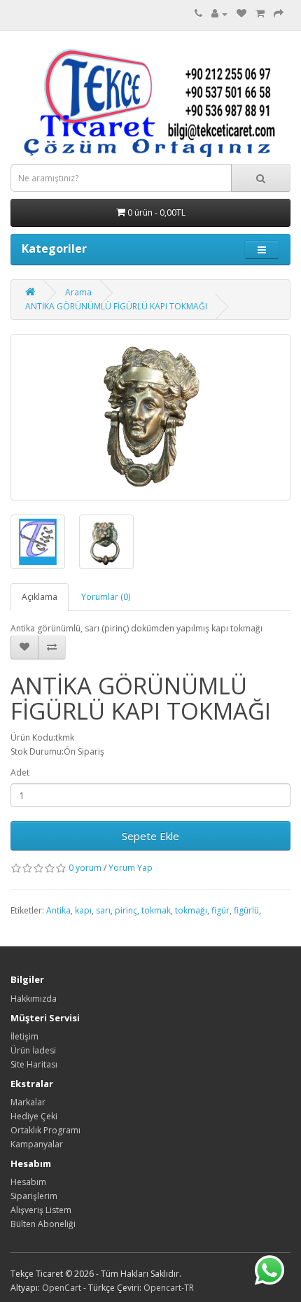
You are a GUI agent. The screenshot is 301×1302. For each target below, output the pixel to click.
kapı (83, 910)
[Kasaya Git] (279, 14)
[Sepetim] (260, 14)
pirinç (126, 910)
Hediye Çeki (33, 1116)
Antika (58, 910)
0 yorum (85, 868)
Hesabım (28, 1182)
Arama (78, 292)
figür (220, 910)
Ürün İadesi (33, 1050)
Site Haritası (33, 1064)
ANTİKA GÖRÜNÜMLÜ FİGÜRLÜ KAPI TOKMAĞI (116, 306)
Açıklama (39, 597)
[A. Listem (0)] (241, 14)
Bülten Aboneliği (43, 1224)
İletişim (24, 1036)
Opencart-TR (169, 1288)
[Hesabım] (219, 14)
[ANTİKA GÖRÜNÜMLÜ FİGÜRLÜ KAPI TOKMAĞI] (150, 417)
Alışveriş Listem (40, 1210)
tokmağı (191, 910)
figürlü (246, 910)
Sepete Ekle (150, 836)
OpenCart (61, 1288)
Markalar (28, 1102)
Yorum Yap (130, 868)
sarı (103, 910)
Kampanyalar (36, 1144)
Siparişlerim (33, 1196)
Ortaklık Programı (45, 1130)
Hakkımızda (33, 998)
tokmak (156, 910)
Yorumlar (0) (105, 597)
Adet (19, 772)
